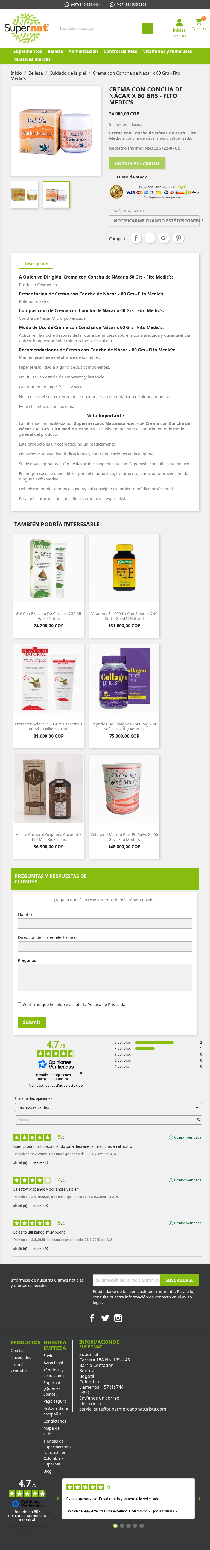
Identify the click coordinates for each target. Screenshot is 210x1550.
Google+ (164, 237)
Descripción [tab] (36, 264)
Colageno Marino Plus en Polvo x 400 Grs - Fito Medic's (124, 837)
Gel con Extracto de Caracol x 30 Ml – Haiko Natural (48, 616)
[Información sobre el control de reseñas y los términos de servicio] (81, 1073)
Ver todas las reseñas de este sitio (56, 1086)
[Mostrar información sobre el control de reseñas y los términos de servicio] (48, 1512)
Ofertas (17, 1350)
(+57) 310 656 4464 (86, 4)
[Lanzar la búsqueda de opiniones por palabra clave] (198, 1120)
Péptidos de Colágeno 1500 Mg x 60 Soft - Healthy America (124, 726)
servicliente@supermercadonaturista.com (122, 1409)
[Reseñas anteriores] (58, 1499)
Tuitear (150, 237)
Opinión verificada (187, 1137)
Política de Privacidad (108, 1004)
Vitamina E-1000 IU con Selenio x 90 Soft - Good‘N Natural (124, 616)
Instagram (118, 1318)
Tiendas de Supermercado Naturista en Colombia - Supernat (57, 1452)
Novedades (21, 1357)
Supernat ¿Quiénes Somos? (51, 1388)
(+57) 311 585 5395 (131, 4)
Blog (47, 1471)
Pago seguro (54, 1401)
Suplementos (27, 51)
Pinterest (178, 237)
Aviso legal (53, 1362)
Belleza (55, 51)
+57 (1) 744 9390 (101, 1390)
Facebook (91, 1318)
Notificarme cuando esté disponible (156, 221)
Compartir (135, 237)
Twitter (105, 1318)
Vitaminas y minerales (167, 51)
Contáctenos (54, 1421)
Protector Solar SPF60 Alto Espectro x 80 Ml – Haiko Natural (48, 726)
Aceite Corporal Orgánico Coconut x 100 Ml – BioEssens (48, 837)
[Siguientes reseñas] (199, 1499)
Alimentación (83, 51)
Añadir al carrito (137, 163)
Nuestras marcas (32, 59)
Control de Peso (121, 51)
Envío (48, 1355)
